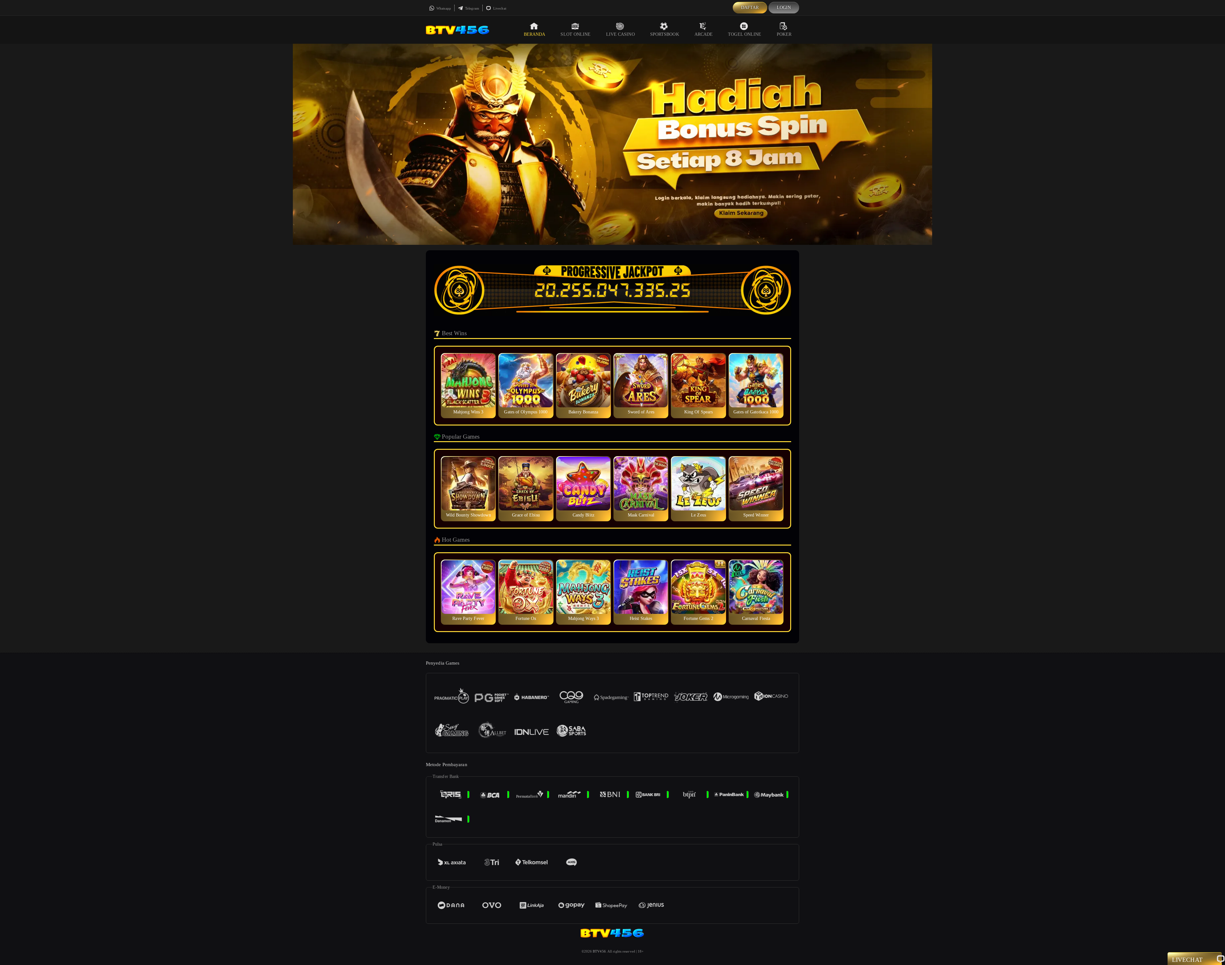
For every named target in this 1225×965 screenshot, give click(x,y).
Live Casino (620, 34)
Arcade (703, 34)
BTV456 (599, 951)
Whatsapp (443, 8)
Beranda (535, 34)
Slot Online (575, 34)
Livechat (499, 8)
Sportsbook (664, 34)
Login (784, 7)
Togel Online (744, 34)
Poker (784, 34)
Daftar (750, 7)
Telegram (471, 8)
